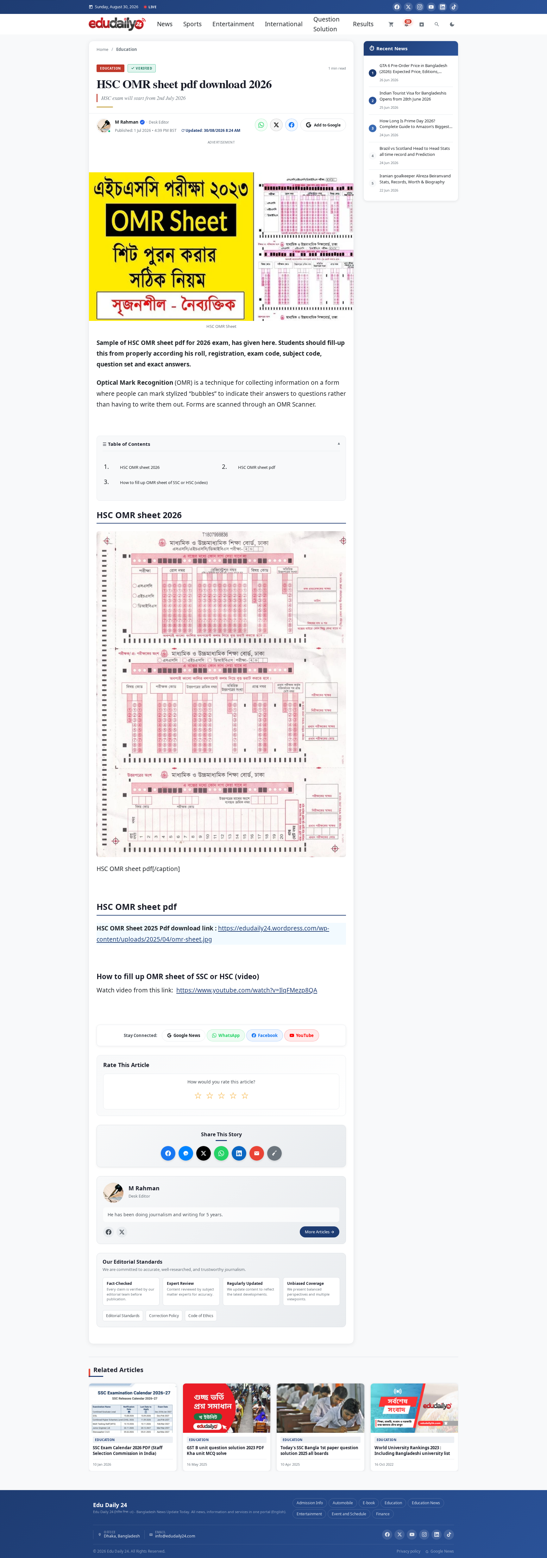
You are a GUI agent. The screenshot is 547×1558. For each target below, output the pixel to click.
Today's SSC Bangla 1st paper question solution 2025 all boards (319, 1450)
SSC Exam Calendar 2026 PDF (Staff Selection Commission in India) (127, 1450)
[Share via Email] (256, 1153)
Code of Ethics (200, 1315)
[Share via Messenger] (186, 1153)
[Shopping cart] (391, 24)
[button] (221, 446)
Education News (426, 1503)
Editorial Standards (123, 1315)
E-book (369, 1503)
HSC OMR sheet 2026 (140, 467)
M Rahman (126, 122)
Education (110, 68)
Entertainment (233, 24)
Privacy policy (408, 1551)
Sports (192, 24)
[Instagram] (419, 7)
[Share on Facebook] (291, 125)
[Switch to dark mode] (452, 24)
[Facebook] (397, 7)
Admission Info (310, 1503)
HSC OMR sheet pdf (256, 467)
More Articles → (319, 1232)
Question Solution (326, 24)
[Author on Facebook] (108, 1231)
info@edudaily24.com (175, 1536)
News (165, 24)
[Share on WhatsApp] (261, 125)
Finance (383, 1514)
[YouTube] (431, 7)
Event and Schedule (349, 1514)
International (284, 24)
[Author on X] (121, 1231)
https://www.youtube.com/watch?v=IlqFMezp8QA (246, 990)
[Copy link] (274, 1153)
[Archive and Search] (421, 24)
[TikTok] (454, 7)
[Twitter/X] (399, 1535)
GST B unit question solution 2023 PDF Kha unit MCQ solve (225, 1450)
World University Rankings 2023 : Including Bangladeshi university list (412, 1450)
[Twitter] (408, 7)
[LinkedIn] (442, 7)
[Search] (437, 24)
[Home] (117, 24)
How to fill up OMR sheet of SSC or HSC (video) (164, 482)
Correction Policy (164, 1315)
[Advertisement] (221, 161)
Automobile (343, 1503)
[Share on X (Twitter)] (276, 125)
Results (363, 24)
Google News (442, 1551)
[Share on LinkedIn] (239, 1153)
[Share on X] (203, 1153)
